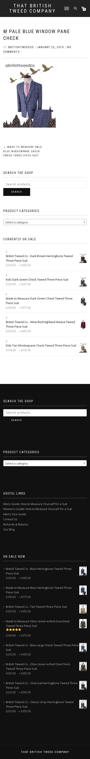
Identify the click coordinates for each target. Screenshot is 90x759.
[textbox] (45, 222)
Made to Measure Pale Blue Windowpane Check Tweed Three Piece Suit (22, 151)
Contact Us (10, 519)
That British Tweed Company (32, 8)
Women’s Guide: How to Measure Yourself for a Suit (37, 509)
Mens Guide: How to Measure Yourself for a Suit (35, 504)
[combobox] (45, 222)
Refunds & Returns (15, 524)
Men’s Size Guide (14, 514)
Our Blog (9, 529)
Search (16, 191)
